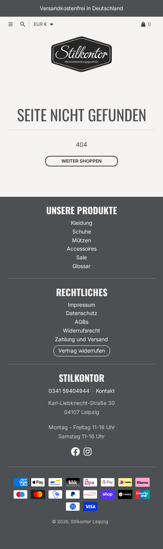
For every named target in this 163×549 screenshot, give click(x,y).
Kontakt (105, 390)
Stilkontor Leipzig (89, 521)
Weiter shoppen (81, 161)
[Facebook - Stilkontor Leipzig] (75, 451)
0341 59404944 (69, 390)
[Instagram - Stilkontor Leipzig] (87, 451)
